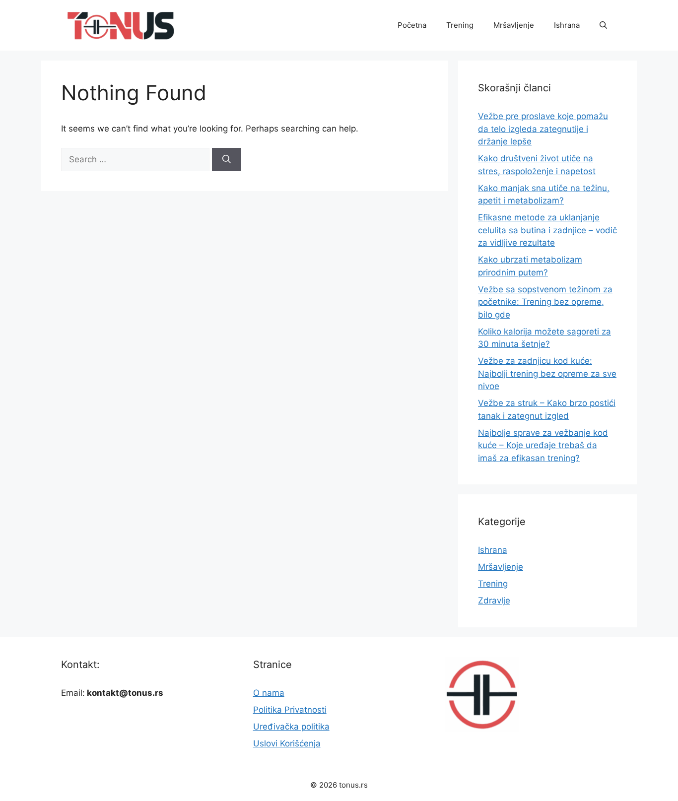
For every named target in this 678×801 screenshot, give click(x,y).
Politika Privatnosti (290, 710)
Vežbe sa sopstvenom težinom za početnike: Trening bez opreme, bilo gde (545, 302)
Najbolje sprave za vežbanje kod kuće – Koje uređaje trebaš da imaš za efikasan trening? (543, 445)
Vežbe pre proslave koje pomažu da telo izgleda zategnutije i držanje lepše (543, 128)
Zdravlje (494, 600)
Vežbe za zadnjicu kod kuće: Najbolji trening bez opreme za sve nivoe (547, 373)
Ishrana (567, 25)
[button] (603, 25)
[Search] (226, 160)
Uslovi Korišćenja (287, 743)
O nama (268, 693)
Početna (412, 25)
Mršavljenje (513, 25)
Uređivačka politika (291, 727)
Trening (460, 25)
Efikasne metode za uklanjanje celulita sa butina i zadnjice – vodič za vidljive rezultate (547, 230)
